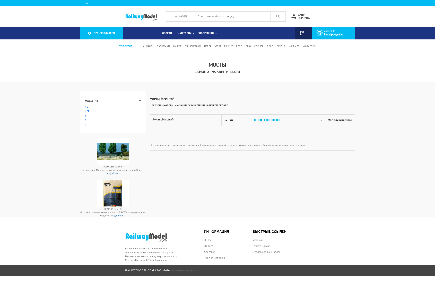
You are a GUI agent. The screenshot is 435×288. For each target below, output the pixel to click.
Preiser (259, 46)
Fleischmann (193, 46)
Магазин (218, 71)
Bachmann (163, 46)
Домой (200, 71)
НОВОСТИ (166, 33)
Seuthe (281, 46)
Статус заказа (262, 246)
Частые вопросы (214, 258)
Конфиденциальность (183, 270)
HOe (87, 111)
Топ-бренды (127, 46)
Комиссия (309, 46)
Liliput (228, 46)
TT (86, 115)
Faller (177, 46)
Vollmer (294, 46)
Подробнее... (113, 173)
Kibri (218, 46)
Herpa (208, 46)
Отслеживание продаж (267, 252)
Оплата (208, 246)
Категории (185, 33)
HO (86, 107)
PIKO (248, 46)
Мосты (235, 71)
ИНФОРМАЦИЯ (206, 33)
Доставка (209, 252)
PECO (239, 46)
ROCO (270, 46)
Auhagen (148, 46)
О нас (208, 240)
